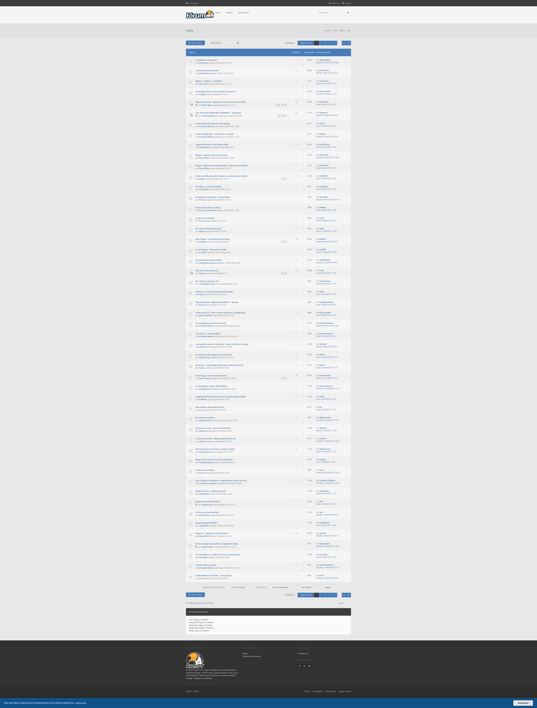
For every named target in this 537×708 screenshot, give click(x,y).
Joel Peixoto (204, 73)
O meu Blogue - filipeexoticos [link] (211, 249)
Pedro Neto (207, 105)
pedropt (322, 459)
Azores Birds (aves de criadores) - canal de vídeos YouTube (222, 344)
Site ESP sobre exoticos (206, 565)
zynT (321, 501)
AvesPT (229, 12)
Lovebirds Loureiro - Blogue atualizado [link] (215, 438)
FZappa (202, 94)
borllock (322, 207)
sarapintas (203, 525)
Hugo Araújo (204, 357)
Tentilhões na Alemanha (206, 60)
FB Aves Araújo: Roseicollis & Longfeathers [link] (217, 544)
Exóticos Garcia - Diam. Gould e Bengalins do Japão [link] (221, 312)
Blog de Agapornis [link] (206, 523)
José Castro (204, 63)
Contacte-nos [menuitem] (330, 691)
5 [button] (334, 43)
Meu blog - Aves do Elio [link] (208, 186)
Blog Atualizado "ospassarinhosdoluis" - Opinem (217, 302)
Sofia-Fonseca (325, 281)
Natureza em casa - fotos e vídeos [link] (213, 428)
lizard (201, 220)
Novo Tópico (197, 43)
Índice (196, 691)
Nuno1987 (203, 536)
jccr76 (201, 578)
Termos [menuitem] (307, 691)
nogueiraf (323, 112)
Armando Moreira (210, 116)
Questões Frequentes (251, 656)
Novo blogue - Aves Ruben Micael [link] (213, 239)
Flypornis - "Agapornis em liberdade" (212, 533)
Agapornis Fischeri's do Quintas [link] (212, 144)
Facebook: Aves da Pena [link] (209, 260)
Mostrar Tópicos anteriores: (224, 587)
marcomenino (205, 378)
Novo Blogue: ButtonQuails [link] (210, 407)
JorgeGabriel (324, 523)
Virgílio (202, 179)
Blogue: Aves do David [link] (208, 501)
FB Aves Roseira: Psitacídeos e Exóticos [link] (215, 449)
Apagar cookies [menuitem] (345, 691)
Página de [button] (306, 43)
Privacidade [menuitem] (317, 691)
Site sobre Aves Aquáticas (207, 270)
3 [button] (325, 43)
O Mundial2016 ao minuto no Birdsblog (213, 123)
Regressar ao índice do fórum (201, 603)
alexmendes (204, 494)
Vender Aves (243, 12)
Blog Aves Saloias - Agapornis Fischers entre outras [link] (221, 102)
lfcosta (202, 200)
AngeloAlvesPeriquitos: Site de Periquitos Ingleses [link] (220, 396)
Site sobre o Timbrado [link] (208, 333)
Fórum (218, 12)
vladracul (203, 347)
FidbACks (203, 399)
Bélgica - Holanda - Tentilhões (209, 81)
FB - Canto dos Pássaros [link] (208, 228)
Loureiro (203, 441)
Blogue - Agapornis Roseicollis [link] (211, 155)
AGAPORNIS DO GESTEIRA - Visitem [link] (213, 575)
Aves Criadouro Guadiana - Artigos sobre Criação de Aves (221, 480)
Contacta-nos (303, 653)
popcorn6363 (324, 91)
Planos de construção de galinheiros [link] (214, 291)
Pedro (201, 273)
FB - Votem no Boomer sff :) (207, 281)
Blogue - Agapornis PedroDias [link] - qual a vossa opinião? (222, 165)
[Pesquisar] (348, 12)
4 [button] (330, 43)
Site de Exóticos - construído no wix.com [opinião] (217, 554)
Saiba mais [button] (80, 703)
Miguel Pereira (205, 420)
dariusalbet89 (324, 60)
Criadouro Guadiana (208, 483)
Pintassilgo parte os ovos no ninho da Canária (216, 91)
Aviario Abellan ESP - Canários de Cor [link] (214, 134)
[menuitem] (346, 3)
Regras (245, 653)
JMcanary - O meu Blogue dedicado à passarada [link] (219, 365)
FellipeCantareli (206, 462)
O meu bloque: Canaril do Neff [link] (211, 386)
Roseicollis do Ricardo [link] (208, 207)
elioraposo (203, 189)
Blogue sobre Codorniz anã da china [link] (214, 459)
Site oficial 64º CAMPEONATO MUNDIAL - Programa (218, 112)
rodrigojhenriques (207, 263)
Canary (202, 368)
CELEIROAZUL (324, 260)
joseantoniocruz (206, 389)
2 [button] (321, 43)
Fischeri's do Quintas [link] (207, 512)
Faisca (201, 294)
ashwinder (323, 176)
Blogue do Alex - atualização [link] (211, 491)
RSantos (322, 134)
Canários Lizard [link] (205, 218)
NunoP (322, 123)
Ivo (200, 410)
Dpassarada (207, 504)
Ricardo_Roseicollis (207, 210)
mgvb (201, 231)
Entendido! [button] (523, 703)
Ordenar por (272, 587)
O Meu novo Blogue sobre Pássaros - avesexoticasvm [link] (221, 176)
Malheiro (203, 241)
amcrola (322, 533)
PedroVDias (204, 158)
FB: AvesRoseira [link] (205, 417)
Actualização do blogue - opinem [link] (213, 197)
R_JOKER (202, 252)
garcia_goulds (205, 315)
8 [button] (344, 43)
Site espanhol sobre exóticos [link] (211, 323)
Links (189, 30)
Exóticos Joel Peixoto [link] (207, 70)
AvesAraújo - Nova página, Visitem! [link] (214, 354)
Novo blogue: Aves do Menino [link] (211, 375)
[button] (348, 43)
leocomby (203, 557)
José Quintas (204, 147)
